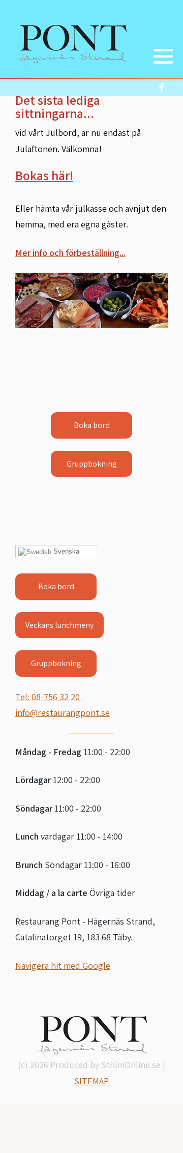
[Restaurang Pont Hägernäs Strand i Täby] (71, 45)
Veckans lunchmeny (59, 625)
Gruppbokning (56, 663)
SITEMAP (91, 1081)
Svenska (65, 551)
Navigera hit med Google (62, 965)
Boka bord (56, 586)
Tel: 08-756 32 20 (48, 697)
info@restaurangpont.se (62, 712)
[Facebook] (161, 87)
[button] (163, 56)
